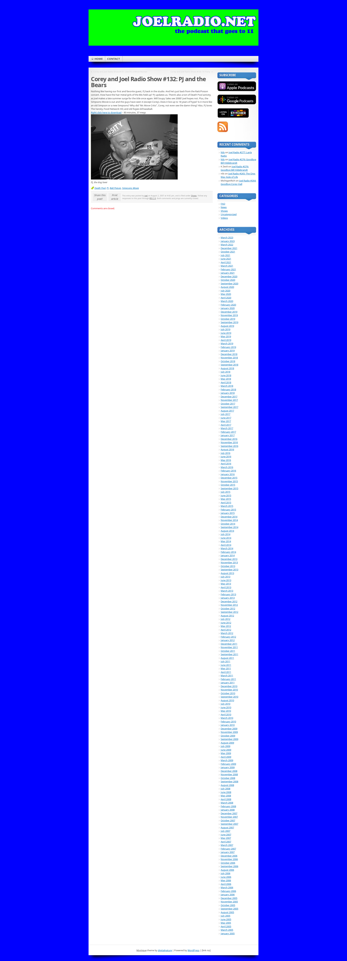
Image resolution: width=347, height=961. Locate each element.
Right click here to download (106, 112)
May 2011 (226, 668)
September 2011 (229, 654)
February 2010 (228, 721)
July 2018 (225, 371)
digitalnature (165, 950)
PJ (108, 188)
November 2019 (229, 315)
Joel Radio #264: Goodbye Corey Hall (238, 182)
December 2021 (229, 248)
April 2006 (226, 884)
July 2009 (225, 746)
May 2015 (226, 499)
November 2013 (229, 562)
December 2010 (229, 686)
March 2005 (227, 929)
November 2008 (229, 774)
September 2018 (229, 364)
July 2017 (225, 414)
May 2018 (226, 378)
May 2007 (226, 838)
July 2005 (225, 915)
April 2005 (226, 926)
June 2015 (226, 495)
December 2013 (229, 559)
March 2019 (227, 343)
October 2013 (228, 566)
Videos (224, 218)
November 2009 (229, 732)
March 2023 (227, 237)
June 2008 (226, 792)
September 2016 (229, 446)
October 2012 (228, 608)
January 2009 (228, 767)
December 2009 (229, 728)
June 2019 (226, 333)
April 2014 (226, 545)
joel (146, 195)
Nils (223, 152)
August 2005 (227, 912)
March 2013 (227, 590)
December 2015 (229, 477)
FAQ (223, 203)
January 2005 (228, 933)
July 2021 (225, 255)
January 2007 (228, 852)
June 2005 (226, 919)
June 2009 (226, 749)
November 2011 (229, 647)
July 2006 (225, 873)
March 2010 (227, 718)
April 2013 (226, 587)
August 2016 (227, 449)
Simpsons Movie (130, 188)
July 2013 (225, 576)
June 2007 (226, 834)
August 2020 (227, 287)
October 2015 (228, 484)
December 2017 (229, 396)
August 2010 (227, 700)
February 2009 (228, 764)
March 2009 (227, 760)
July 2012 (225, 619)
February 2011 (228, 679)
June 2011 (226, 665)
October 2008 (228, 778)
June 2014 (226, 537)
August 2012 (227, 615)
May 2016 (226, 460)
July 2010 (225, 703)
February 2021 (228, 269)
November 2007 (229, 816)
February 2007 (228, 848)
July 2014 (225, 534)
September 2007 (229, 823)
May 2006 (226, 880)
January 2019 (228, 350)
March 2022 (227, 244)
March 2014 (227, 548)
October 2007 (228, 820)
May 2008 (226, 795)
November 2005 (229, 901)
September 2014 (229, 527)
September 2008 (229, 781)
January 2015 (228, 513)
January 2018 (228, 393)
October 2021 (228, 251)
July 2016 (225, 453)
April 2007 (226, 841)
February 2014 (228, 552)
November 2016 (229, 442)
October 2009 (228, 735)
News (224, 207)
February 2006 (228, 891)
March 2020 (227, 301)
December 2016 (229, 439)
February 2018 (228, 389)
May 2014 (226, 541)
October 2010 (228, 693)
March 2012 (227, 633)
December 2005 (229, 898)
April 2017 (226, 424)
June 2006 (226, 877)
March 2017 (227, 428)
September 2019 (229, 322)
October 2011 (228, 651)
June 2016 (226, 456)
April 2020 (226, 297)
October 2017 (228, 403)
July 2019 (225, 329)
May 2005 (226, 922)
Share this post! (100, 197)
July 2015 (225, 491)
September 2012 (229, 612)
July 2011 (225, 661)
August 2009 (227, 742)
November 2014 (229, 520)
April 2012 (226, 629)
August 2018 (227, 368)
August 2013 (227, 573)
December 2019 (229, 311)
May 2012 (226, 626)
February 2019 (228, 347)
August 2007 (227, 827)
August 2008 (227, 785)
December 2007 (229, 813)
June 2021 (226, 258)
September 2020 (229, 283)
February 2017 (228, 431)
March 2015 (227, 506)
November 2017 (229, 400)
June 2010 (226, 707)
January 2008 (228, 809)
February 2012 (228, 636)
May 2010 (226, 710)
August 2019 (227, 326)
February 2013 (228, 594)
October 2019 (228, 318)
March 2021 (227, 265)
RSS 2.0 (152, 198)
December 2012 (229, 601)
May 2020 (226, 294)
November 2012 (229, 604)
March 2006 (227, 887)
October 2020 (228, 280)
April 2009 (226, 756)
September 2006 (229, 866)
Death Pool (100, 188)
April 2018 (226, 382)
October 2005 (228, 905)
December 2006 (229, 855)
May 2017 (226, 421)
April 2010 (226, 714)
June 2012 (226, 622)
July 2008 (225, 788)
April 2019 (226, 340)
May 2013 (226, 583)
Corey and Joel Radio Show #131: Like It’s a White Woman (120, 71)
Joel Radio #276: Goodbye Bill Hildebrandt (235, 168)
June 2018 (226, 375)
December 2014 (229, 516)
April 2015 (226, 502)
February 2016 (228, 470)
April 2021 (226, 262)
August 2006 (227, 870)
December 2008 (229, 771)
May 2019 (226, 336)
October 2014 (228, 523)
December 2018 (229, 354)
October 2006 (228, 862)
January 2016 (228, 474)
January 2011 (228, 682)
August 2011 (227, 658)
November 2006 (229, 859)
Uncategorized (229, 214)
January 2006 (228, 894)
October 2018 (228, 361)
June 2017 (226, 417)
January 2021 (228, 272)
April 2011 (226, 672)
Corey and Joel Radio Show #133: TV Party (190, 71)
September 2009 (229, 739)
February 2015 (228, 509)
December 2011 (229, 643)
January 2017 (228, 435)
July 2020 (225, 290)
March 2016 (227, 467)
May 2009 (226, 753)
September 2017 (229, 407)
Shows (194, 195)
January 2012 (228, 640)
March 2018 (227, 385)
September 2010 (229, 696)
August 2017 (227, 410)
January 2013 (228, 597)
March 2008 (227, 802)
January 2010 (228, 725)
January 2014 (228, 555)
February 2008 (228, 806)
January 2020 (228, 308)
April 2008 (226, 799)
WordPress (193, 950)
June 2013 (226, 580)
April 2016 (226, 463)
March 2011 (227, 675)
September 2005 (229, 908)
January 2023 (228, 241)
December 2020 (229, 276)
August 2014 (227, 530)
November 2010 (229, 689)
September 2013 (229, 569)
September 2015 (229, 488)
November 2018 (229, 357)
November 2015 (229, 481)
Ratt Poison (115, 188)
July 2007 (225, 831)
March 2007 (227, 845)
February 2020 (228, 304)
